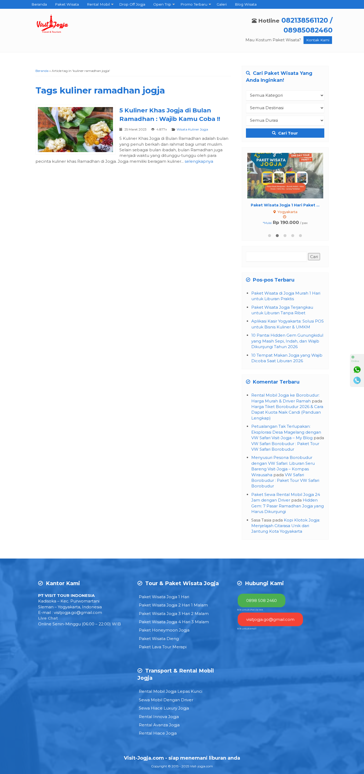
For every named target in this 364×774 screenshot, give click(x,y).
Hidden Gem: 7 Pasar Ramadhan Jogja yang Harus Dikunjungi (287, 506)
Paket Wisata (67, 4)
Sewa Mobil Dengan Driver (166, 699)
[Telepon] (357, 380)
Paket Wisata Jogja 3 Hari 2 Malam (174, 613)
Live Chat (48, 618)
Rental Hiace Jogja (158, 733)
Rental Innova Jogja (159, 716)
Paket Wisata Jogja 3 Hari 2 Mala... (285, 205)
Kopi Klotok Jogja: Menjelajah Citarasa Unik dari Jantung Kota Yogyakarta (285, 526)
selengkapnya (199, 161)
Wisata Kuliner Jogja (192, 129)
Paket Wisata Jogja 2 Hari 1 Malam (173, 605)
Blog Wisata (246, 4)
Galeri (222, 4)
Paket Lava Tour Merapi (163, 646)
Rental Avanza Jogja (159, 724)
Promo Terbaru (193, 4)
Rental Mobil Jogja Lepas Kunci (170, 691)
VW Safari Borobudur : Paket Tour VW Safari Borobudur (285, 480)
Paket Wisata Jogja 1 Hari (164, 596)
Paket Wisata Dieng (159, 638)
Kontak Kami (317, 40)
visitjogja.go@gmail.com (78, 612)
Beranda (39, 4)
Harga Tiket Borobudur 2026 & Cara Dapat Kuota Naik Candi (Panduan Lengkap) (287, 412)
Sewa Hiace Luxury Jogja (164, 708)
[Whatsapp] (357, 370)
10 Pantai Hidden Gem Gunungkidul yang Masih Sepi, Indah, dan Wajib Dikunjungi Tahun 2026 (287, 341)
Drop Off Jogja (132, 4)
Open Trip (162, 4)
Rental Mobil (98, 4)
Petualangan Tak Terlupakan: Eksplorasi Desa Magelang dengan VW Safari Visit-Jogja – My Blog (286, 432)
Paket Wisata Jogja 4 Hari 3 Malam (174, 621)
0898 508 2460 (261, 600)
